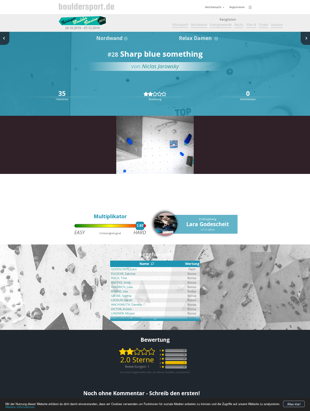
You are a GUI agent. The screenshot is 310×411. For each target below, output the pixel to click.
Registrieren (237, 7)
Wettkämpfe (213, 7)
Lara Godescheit (207, 224)
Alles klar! (294, 404)
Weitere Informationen (20, 407)
